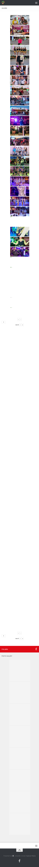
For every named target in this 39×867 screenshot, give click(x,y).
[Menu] (36, 2)
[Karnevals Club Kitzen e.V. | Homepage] (3, 3)
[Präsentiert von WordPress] (13, 856)
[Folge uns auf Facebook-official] (36, 649)
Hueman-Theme (31, 856)
